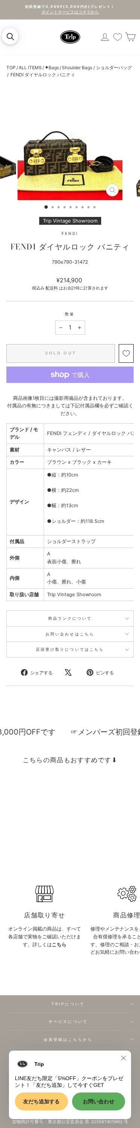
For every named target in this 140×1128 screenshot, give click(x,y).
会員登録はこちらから (68, 1039)
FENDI (70, 233)
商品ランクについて (70, 618)
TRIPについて (68, 1004)
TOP (11, 67)
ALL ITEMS (30, 67)
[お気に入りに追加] (126, 353)
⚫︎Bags (52, 67)
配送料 (52, 288)
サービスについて (68, 1021)
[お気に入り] (117, 37)
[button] (10, 36)
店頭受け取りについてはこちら (70, 649)
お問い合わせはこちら (70, 634)
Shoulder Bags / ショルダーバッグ (97, 67)
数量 (70, 314)
